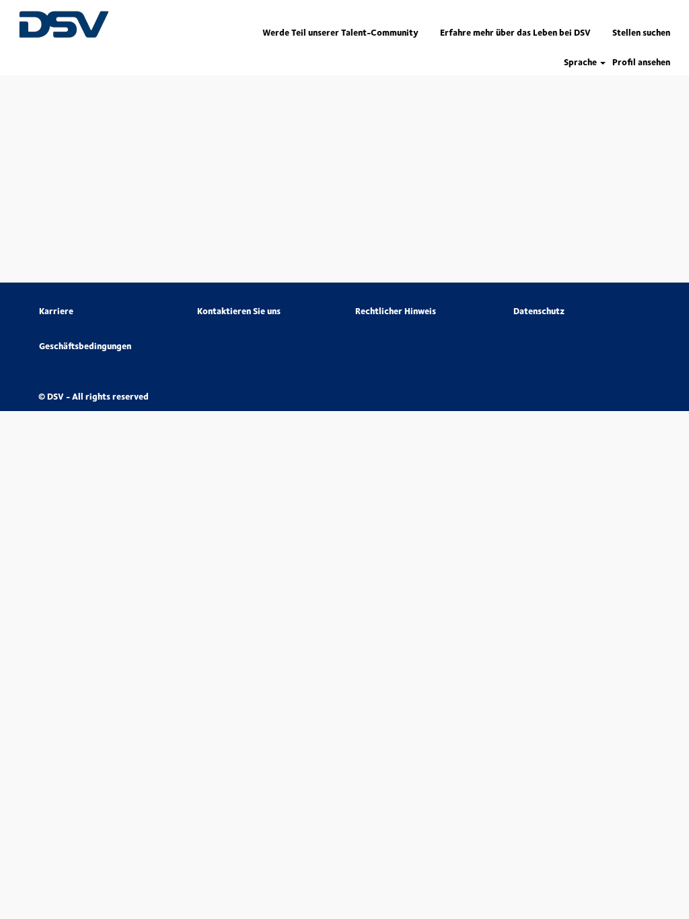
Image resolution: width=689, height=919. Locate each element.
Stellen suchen (641, 32)
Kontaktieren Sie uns (239, 311)
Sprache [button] (581, 62)
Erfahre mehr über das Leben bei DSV (515, 32)
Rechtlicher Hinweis (395, 311)
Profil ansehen (641, 62)
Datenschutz (539, 311)
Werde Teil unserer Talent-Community (340, 32)
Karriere (56, 311)
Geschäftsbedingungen (85, 346)
